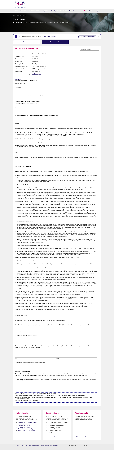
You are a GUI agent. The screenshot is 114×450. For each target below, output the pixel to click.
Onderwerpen (23, 10)
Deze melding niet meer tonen (87, 36)
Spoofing (42, 445)
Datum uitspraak (19, 56)
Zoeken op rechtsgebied (24, 427)
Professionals (64, 10)
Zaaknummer (18, 61)
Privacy (25, 445)
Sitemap (21, 445)
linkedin (96, 446)
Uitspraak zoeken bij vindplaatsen (26, 430)
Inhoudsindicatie (19, 69)
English (17, 445)
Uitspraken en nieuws (35, 10)
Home (16, 10)
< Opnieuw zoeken (27, 42)
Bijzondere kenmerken (21, 66)
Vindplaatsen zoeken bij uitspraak (26, 429)
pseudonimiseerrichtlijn (49, 36)
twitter (89, 446)
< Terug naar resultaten (55, 42)
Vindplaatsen (18, 71)
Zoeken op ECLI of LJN (24, 425)
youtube (98, 446)
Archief (51, 445)
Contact (71, 10)
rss (78, 446)
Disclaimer (55, 445)
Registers (45, 10)
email (80, 446)
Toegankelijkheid (35, 445)
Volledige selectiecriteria (53, 436)
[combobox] (89, 49)
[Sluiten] (98, 36)
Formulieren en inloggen (92, 10)
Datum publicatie (19, 59)
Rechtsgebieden (19, 64)
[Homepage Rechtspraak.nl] (20, 4)
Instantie (17, 54)
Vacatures (47, 445)
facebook (91, 446)
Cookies (29, 445)
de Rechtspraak (54, 10)
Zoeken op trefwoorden (24, 424)
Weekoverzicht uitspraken (83, 436)
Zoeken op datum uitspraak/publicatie (27, 422)
